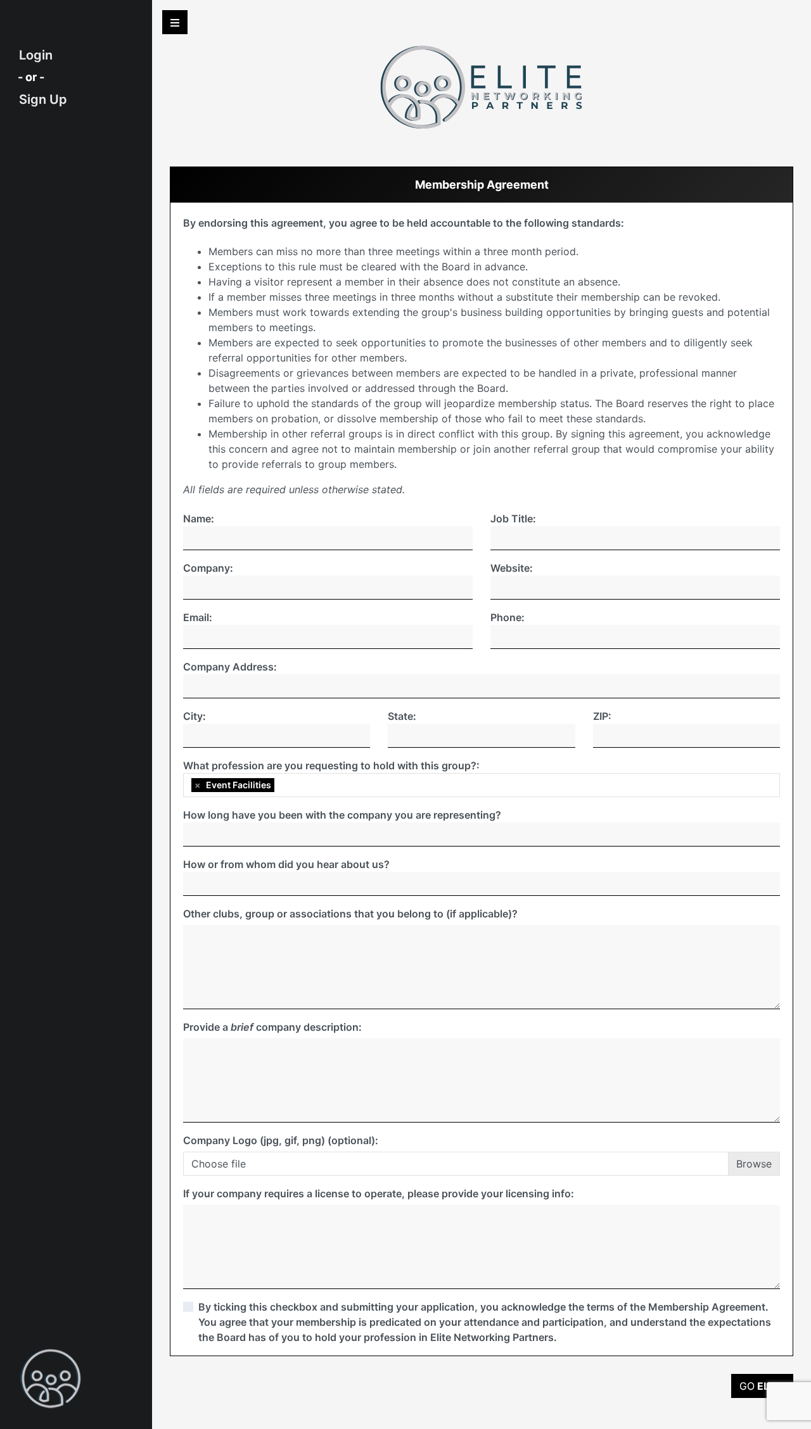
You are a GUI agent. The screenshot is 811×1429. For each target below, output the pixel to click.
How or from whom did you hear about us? (286, 864)
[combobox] (481, 785)
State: (402, 716)
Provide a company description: (272, 1027)
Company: (208, 568)
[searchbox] (280, 785)
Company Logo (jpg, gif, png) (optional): (280, 1140)
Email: (197, 617)
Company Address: (230, 666)
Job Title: (513, 518)
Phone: (507, 617)
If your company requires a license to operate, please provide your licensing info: (378, 1193)
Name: (198, 518)
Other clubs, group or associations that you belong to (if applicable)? (350, 913)
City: (194, 716)
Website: (511, 568)
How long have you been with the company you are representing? (342, 815)
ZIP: (602, 716)
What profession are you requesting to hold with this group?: (331, 765)
